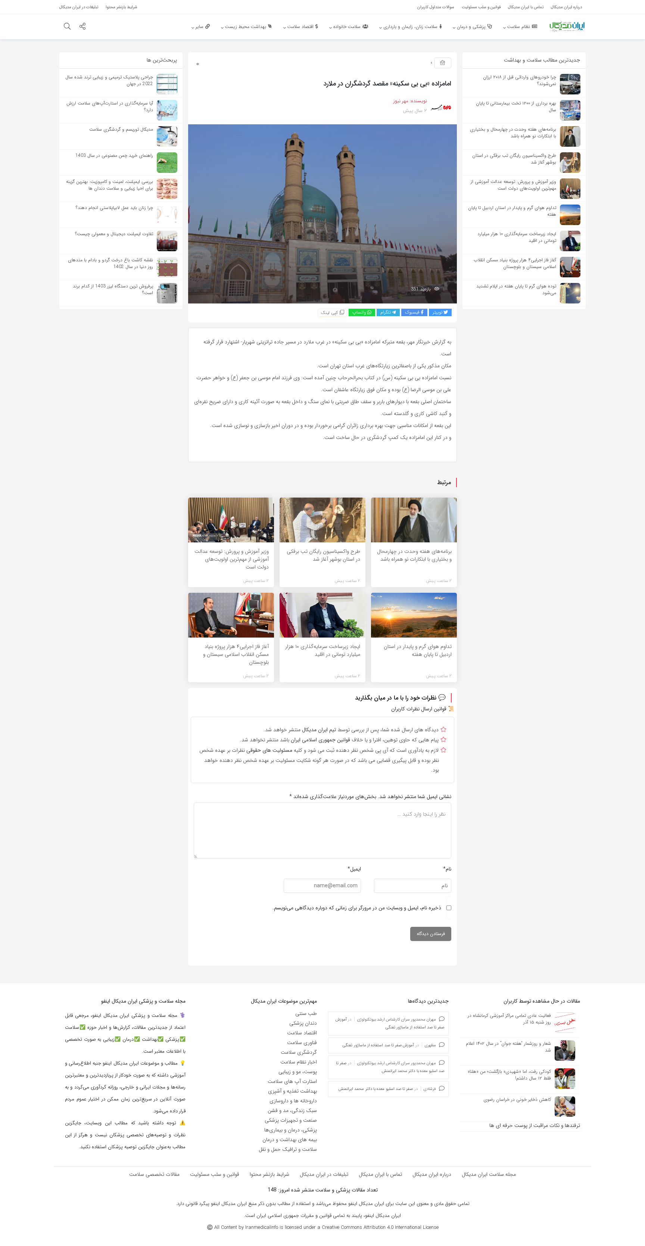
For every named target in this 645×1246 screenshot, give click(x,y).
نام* (447, 869)
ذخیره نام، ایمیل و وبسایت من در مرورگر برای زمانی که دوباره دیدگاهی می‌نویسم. (356, 908)
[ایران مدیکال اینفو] (567, 26)
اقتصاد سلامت (302, 1033)
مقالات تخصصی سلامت (154, 1174)
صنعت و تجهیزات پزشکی (291, 1120)
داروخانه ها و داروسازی (293, 1101)
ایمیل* (354, 869)
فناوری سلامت (302, 1042)
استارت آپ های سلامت (292, 1081)
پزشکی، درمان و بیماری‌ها (290, 1130)
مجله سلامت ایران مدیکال (489, 1174)
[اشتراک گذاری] (82, 27)
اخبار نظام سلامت (298, 1062)
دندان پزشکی (303, 1023)
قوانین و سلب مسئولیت (214, 1174)
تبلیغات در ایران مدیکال (324, 1174)
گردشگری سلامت (299, 1052)
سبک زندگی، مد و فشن (292, 1110)
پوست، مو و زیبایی (297, 1072)
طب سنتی (306, 1013)
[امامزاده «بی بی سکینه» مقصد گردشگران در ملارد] (322, 213)
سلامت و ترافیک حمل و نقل (288, 1149)
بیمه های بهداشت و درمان (289, 1140)
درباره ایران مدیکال (431, 1174)
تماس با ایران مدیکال (380, 1174)
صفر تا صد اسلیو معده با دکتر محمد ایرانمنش (376, 1089)
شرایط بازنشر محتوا (269, 1174)
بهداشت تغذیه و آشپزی (292, 1091)
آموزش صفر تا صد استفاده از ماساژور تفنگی (378, 1045)
